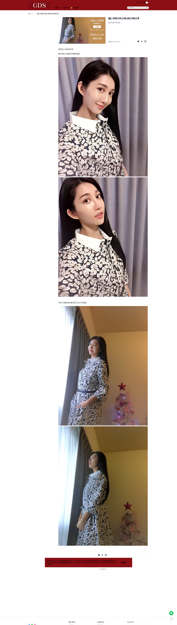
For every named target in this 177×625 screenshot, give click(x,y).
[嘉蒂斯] (39, 5)
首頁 (29, 13)
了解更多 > (49, 564)
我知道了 (124, 562)
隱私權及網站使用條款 (65, 562)
